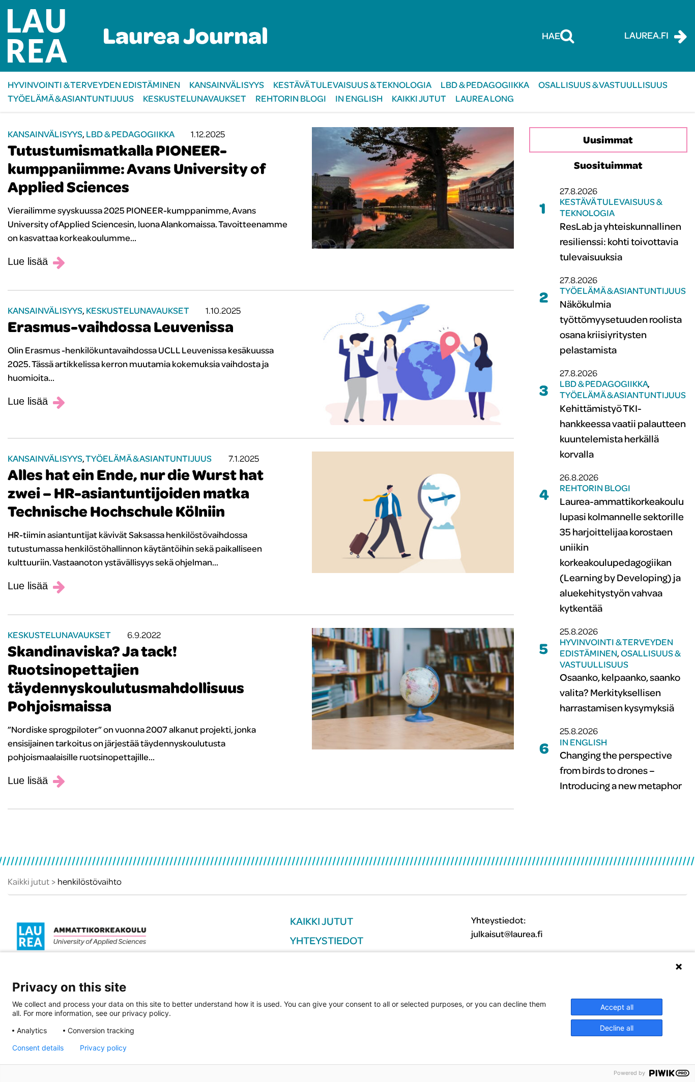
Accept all (616, 1007)
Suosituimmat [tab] (608, 165)
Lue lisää (28, 261)
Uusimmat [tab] (608, 139)
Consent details (38, 1048)
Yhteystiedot (326, 940)
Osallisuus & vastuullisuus (603, 84)
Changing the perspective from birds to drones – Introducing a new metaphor (621, 770)
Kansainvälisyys (226, 84)
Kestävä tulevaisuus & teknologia (352, 84)
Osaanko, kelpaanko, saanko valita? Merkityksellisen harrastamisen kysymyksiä (620, 692)
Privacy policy (103, 1048)
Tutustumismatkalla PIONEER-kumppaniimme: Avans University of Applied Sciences (136, 168)
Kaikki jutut (419, 98)
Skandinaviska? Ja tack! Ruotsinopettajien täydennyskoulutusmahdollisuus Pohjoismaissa (126, 678)
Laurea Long (484, 98)
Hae (551, 35)
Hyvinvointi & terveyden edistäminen (94, 84)
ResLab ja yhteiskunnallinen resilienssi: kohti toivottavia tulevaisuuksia (620, 241)
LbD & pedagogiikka (485, 84)
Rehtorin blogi (290, 98)
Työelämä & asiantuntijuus (71, 98)
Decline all (616, 1028)
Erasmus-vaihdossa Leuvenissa (121, 326)
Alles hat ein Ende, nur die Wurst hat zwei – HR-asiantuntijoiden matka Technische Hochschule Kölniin (136, 493)
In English (359, 98)
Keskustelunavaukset (194, 98)
